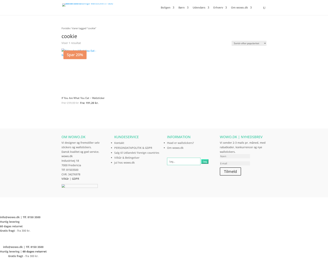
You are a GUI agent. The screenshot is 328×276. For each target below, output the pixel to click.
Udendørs (199, 7)
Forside (66, 28)
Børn (181, 7)
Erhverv (218, 7)
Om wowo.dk (239, 7)
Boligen (165, 7)
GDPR (75, 178)
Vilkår (65, 178)
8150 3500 (34, 217)
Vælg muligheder (80, 113)
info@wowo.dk (10, 217)
